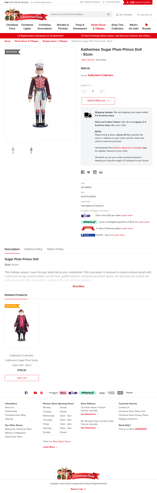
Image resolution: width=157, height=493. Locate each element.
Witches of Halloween (15, 433)
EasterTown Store (13, 436)
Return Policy (55, 249)
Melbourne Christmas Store (18, 429)
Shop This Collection (117, 27)
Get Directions (88, 414)
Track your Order (113, 2)
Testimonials (11, 411)
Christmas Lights (27, 27)
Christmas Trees (12, 27)
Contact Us (124, 407)
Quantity (86, 85)
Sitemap (9, 419)
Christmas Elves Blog (15, 415)
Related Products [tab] (16, 295)
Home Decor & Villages (98, 27)
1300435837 (141, 429)
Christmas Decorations (45, 27)
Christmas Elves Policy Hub (132, 411)
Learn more (127, 215)
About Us (9, 407)
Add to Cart (21, 378)
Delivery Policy (33, 249)
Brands (146, 28)
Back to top (77, 489)
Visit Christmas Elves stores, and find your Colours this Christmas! (119, 35)
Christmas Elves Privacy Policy (133, 415)
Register (128, 15)
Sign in (122, 15)
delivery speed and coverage (127, 147)
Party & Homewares (80, 27)
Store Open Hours (61, 441)
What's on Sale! (134, 27)
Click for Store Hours (43, 2)
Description (12, 249)
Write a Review (88, 60)
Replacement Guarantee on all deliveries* (42, 35)
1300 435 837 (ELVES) (18, 2)
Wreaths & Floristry (63, 27)
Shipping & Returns (91, 2)
